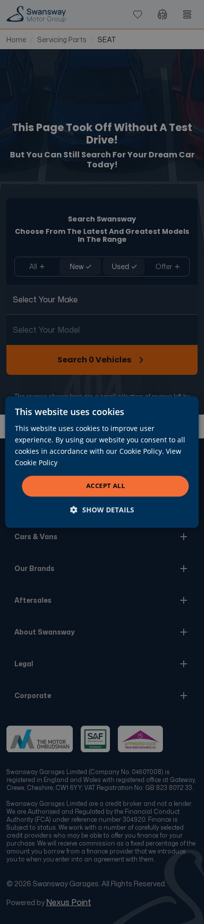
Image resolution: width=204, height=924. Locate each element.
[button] (102, 509)
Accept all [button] (105, 486)
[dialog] (102, 462)
